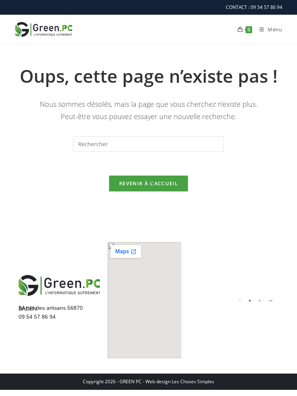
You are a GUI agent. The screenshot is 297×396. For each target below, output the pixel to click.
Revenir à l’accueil (148, 183)
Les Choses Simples (193, 381)
